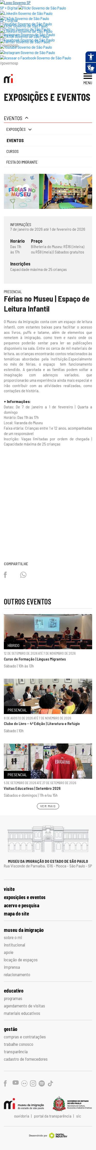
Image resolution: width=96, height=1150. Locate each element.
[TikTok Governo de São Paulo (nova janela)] (24, 18)
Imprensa (12, 967)
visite (9, 889)
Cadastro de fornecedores (26, 1059)
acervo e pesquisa (21, 905)
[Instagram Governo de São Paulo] (27, 52)
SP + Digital (9, 7)
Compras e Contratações (25, 1036)
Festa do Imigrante (22, 161)
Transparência (16, 1051)
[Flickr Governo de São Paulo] (24, 25)
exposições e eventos (25, 897)
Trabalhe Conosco (18, 1044)
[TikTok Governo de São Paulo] (24, 36)
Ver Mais (48, 806)
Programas (13, 998)
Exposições (16, 129)
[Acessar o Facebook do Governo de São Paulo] (35, 57)
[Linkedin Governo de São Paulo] (26, 31)
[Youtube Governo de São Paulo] (26, 47)
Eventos (13, 118)
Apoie (8, 952)
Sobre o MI (13, 937)
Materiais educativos (22, 1013)
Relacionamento (17, 974)
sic (78, 1115)
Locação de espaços (21, 959)
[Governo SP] (15, 2)
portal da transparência (53, 1115)
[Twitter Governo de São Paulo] (25, 41)
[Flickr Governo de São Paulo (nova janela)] (42, 7)
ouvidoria (22, 1115)
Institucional (14, 944)
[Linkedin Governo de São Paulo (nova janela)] (26, 13)
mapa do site (16, 913)
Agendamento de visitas (24, 1005)
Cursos (12, 151)
